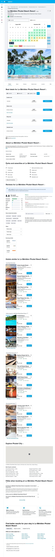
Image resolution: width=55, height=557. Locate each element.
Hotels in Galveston (9, 538)
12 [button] (44, 32)
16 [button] (10, 38)
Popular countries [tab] (17, 528)
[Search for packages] (1, 12)
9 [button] (10, 35)
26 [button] (44, 38)
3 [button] (39, 30)
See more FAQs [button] (22, 500)
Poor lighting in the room (31, 205)
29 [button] (25, 40)
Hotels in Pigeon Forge (10, 535)
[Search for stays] (1, 7)
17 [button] (12, 38)
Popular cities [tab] (9, 528)
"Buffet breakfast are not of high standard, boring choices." (37, 203)
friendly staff (14, 216)
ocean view (19, 220)
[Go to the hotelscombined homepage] (8, 1)
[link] (13, 309)
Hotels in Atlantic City (26, 537)
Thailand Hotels (13, 6)
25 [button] (15, 40)
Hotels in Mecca (25, 533)
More (7, 148)
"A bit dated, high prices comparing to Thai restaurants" (36, 206)
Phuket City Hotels (41, 6)
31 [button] (12, 43)
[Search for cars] (1, 9)
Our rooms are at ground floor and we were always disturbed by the (38, 196)
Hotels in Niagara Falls (41, 538)
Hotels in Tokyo (24, 538)
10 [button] (12, 35)
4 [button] (15, 32)
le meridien (8, 223)
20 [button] (20, 38)
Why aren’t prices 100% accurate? (12, 550)
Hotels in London (40, 537)
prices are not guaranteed (29, 543)
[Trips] (1, 17)
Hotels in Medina (40, 535)
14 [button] (23, 35)
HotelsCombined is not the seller (12, 546)
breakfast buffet (15, 218)
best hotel (19, 216)
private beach (8, 216)
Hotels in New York (9, 537)
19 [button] (44, 35)
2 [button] (10, 32)
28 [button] (23, 40)
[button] (2, 1)
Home (8, 6)
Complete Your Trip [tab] (26, 528)
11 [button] (15, 35)
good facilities (14, 220)
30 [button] (10, 43)
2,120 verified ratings (18, 16)
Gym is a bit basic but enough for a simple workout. (35, 197)
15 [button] (25, 35)
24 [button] (12, 40)
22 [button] (25, 38)
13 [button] (20, 35)
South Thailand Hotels (22, 6)
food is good (8, 220)
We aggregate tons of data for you (12, 548)
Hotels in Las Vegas (9, 533)
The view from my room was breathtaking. (34, 199)
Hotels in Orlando (25, 535)
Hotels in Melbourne (41, 533)
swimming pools (9, 218)
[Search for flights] (1, 5)
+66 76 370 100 (11, 15)
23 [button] (10, 40)
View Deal (29, 273)
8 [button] (34, 32)
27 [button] (20, 40)
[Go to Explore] (1, 14)
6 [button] (20, 32)
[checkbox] (11, 241)
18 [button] (15, 38)
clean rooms (13, 223)
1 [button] (34, 30)
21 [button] (23, 38)
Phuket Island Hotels (32, 6)
